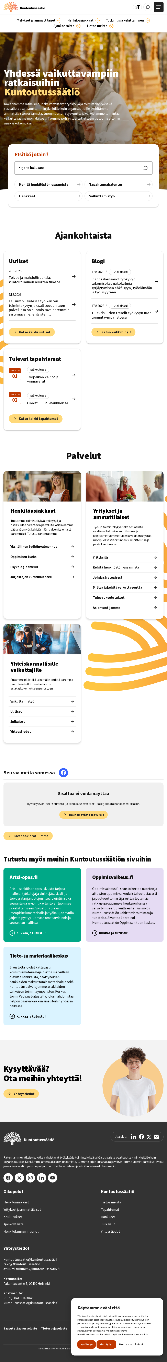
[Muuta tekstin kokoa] (137, 7)
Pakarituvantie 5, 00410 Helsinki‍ (26, 1283)
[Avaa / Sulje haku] (147, 7)
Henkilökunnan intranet (21, 1231)
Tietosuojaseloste (54, 1328)
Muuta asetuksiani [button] (131, 1344)
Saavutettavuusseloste (20, 1328)
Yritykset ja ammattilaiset (22, 1209)
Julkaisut (108, 1224)
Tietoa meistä (111, 1202)
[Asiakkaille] (98, 20)
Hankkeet (108, 1216)
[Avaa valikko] (159, 7)
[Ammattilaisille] (59, 20)
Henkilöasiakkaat (16, 1202)
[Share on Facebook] (141, 1136)
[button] (39, 20)
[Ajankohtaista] (148, 20)
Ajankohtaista (13, 1224)
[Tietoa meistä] (111, 26)
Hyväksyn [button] (86, 1344)
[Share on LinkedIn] (133, 1136)
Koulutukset (12, 1216)
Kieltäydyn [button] (106, 1344)
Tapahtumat (110, 1209)
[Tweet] (149, 1137)
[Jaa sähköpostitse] (156, 1137)
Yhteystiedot (110, 1231)
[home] (24, 7)
